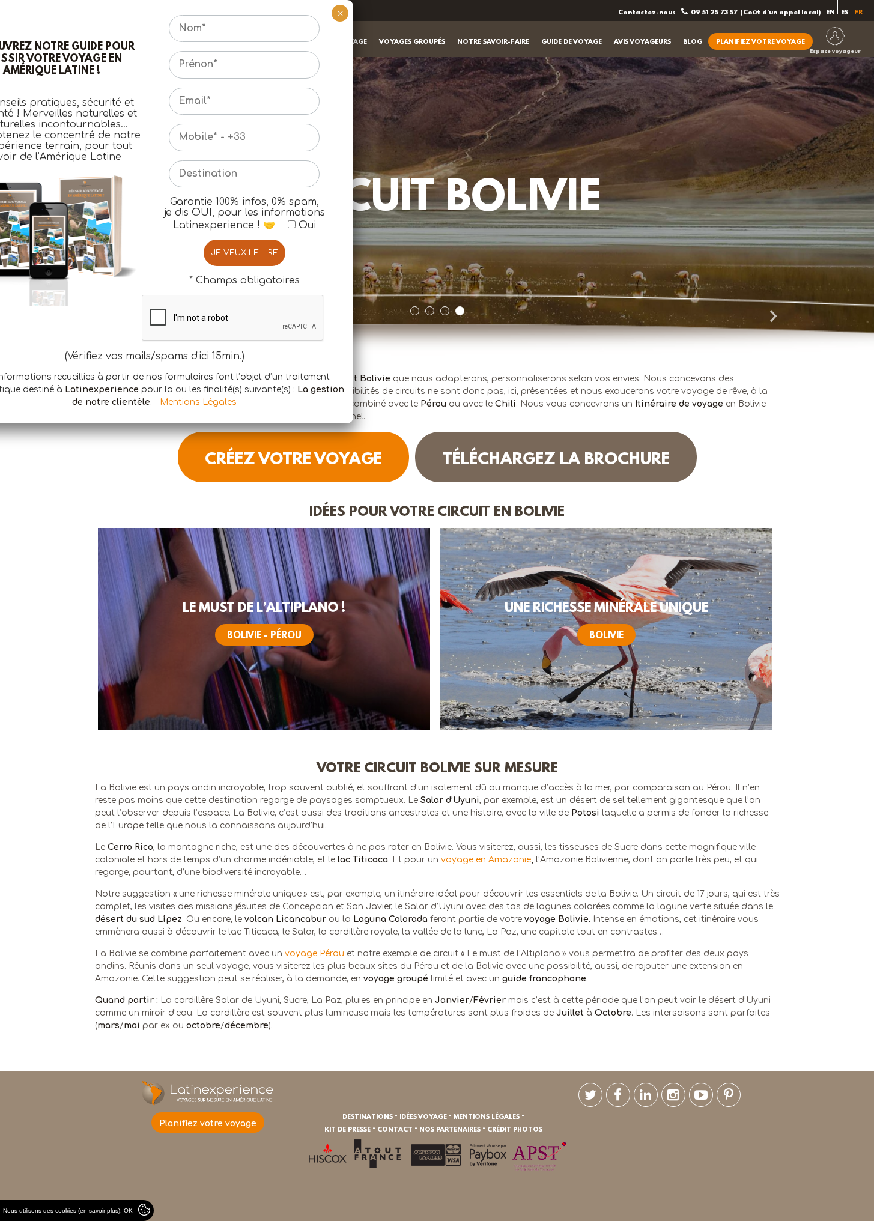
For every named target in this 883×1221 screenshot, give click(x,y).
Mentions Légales (198, 402)
